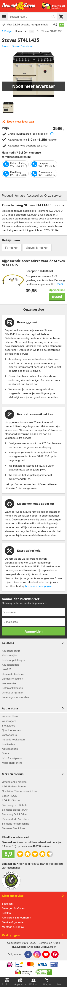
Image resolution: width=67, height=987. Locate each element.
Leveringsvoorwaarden (15, 697)
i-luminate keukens (13, 673)
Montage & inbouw (13, 926)
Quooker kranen (11, 730)
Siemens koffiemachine (15, 823)
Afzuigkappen (10, 748)
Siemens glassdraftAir (15, 809)
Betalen (6, 912)
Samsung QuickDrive (14, 814)
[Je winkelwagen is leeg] (61, 16)
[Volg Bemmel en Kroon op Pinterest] (55, 954)
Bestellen (7, 903)
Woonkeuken (9, 683)
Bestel (57, 297)
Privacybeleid (18, 946)
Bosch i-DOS (9, 795)
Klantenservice (12, 896)
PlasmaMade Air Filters (15, 818)
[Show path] (31, 31)
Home (18, 31)
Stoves (6, 46)
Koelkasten (8, 744)
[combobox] (32, 16)
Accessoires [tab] (35, 195)
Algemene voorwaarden (42, 946)
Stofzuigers (8, 725)
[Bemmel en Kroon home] (18, 6)
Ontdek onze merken (14, 781)
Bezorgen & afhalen (13, 908)
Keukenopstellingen (13, 660)
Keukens (8, 643)
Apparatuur (10, 708)
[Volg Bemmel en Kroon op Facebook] (28, 954)
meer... (61, 283)
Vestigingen (11, 935)
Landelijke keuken (12, 678)
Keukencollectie (11, 650)
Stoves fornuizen (22, 46)
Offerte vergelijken (12, 692)
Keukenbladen (10, 664)
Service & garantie (12, 922)
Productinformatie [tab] (13, 195)
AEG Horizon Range (14, 786)
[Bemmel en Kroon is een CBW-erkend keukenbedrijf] (44, 971)
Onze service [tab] (53, 195)
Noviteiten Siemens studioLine (19, 791)
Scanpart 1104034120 (39, 271)
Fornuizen (11, 247)
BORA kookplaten (12, 758)
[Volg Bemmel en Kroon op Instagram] (37, 954)
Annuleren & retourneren (16, 917)
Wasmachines (10, 716)
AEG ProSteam (11, 800)
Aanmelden (34, 631)
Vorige (8, 31)
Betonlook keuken (12, 687)
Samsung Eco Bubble (14, 805)
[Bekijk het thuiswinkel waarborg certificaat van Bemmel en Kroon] (53, 6)
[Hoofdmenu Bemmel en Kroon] (4, 16)
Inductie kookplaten (13, 739)
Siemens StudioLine (13, 828)
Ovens (5, 753)
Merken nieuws (12, 774)
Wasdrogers (9, 720)
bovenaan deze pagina (38, 585)
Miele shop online (12, 762)
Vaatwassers (9, 734)
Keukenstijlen (9, 655)
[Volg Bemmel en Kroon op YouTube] (46, 954)
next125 (6, 669)
